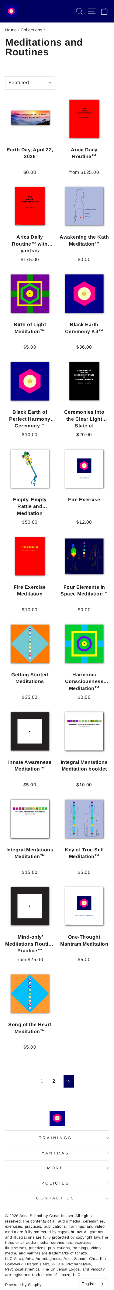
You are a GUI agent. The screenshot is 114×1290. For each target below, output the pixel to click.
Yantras (55, 1153)
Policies (55, 1183)
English (88, 1283)
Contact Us (55, 1198)
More (55, 1168)
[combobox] (93, 1284)
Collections (32, 30)
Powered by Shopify (23, 1285)
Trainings (55, 1138)
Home (11, 30)
